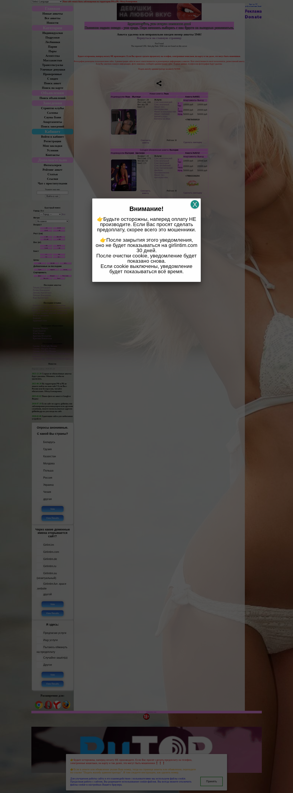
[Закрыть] (195, 204)
